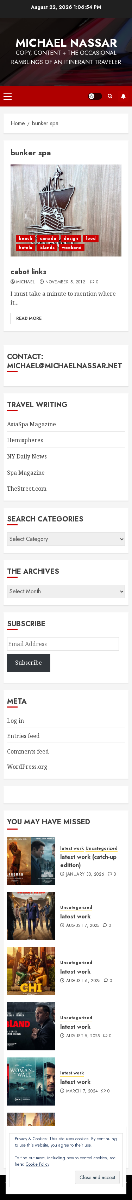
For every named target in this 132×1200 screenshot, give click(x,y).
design (71, 238)
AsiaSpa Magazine (31, 424)
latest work (72, 849)
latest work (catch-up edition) (88, 861)
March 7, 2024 (82, 1091)
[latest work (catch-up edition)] (31, 861)
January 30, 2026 (85, 874)
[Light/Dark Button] (95, 96)
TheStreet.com (26, 488)
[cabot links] (66, 210)
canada (48, 238)
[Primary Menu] (8, 96)
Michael (25, 282)
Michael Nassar (66, 43)
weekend (72, 247)
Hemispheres (25, 440)
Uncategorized (102, 849)
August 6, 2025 (83, 981)
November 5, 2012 (65, 282)
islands (47, 247)
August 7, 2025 (83, 926)
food (91, 238)
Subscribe (123, 96)
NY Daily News (27, 456)
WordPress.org (27, 767)
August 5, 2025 (83, 1036)
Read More (29, 318)
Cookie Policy (37, 1164)
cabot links (28, 272)
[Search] (110, 96)
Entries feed (23, 736)
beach (25, 238)
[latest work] (31, 916)
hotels (25, 247)
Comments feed (28, 751)
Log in (15, 721)
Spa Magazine (26, 473)
